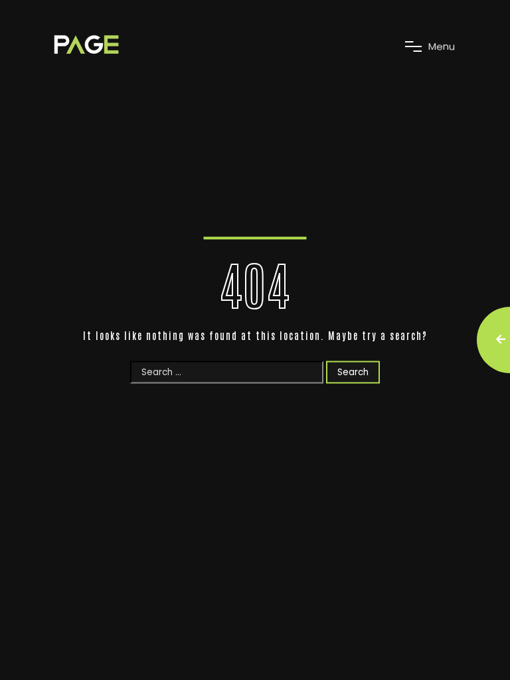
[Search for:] (228, 371)
